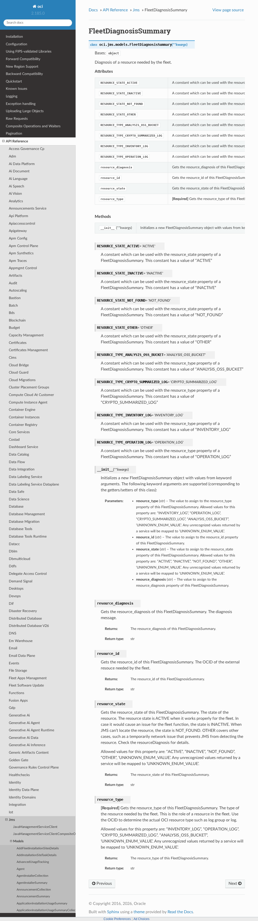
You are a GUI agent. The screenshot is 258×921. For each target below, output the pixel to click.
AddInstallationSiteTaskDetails (36, 855)
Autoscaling (18, 290)
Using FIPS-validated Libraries (28, 51)
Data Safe (16, 492)
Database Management (27, 514)
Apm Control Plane (23, 246)
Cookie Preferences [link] (117, 919)
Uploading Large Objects (25, 111)
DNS (12, 633)
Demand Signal (20, 581)
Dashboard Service (23, 447)
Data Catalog (19, 454)
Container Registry (23, 425)
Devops (15, 596)
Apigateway (18, 231)
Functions (16, 693)
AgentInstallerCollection (32, 875)
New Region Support (22, 66)
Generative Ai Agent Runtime (31, 730)
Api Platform (18, 216)
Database (16, 506)
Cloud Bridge (19, 365)
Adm (12, 156)
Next (233, 884)
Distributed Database (25, 618)
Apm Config (18, 238)
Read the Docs (180, 912)
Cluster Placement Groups (29, 387)
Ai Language (18, 179)
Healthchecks (19, 775)
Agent (20, 869)
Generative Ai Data (23, 738)
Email (13, 648)
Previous (103, 884)
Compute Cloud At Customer (31, 395)
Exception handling (21, 104)
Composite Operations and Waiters (33, 126)
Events (14, 663)
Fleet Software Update (26, 685)
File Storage (18, 670)
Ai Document (19, 171)
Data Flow (17, 462)
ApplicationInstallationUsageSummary (42, 903)
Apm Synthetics (21, 253)
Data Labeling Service (25, 477)
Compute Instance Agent (28, 402)
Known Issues (16, 89)
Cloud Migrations (22, 380)
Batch (13, 305)
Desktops (16, 588)
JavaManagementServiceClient (35, 827)
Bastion (15, 298)
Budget (14, 328)
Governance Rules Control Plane (34, 767)
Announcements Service (27, 208)
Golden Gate (18, 760)
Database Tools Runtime (28, 536)
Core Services (19, 432)
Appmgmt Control (23, 268)
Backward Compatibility (24, 74)
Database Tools (20, 529)
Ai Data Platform (22, 164)
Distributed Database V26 (29, 626)
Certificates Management (28, 350)
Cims (12, 357)
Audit (13, 283)
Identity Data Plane (24, 790)
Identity (15, 782)
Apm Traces (18, 261)
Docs (93, 10)
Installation (14, 36)
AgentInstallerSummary (32, 883)
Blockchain (17, 320)
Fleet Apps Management (28, 678)
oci (40, 7)
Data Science (19, 499)
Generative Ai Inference (27, 745)
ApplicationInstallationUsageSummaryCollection (46, 910)
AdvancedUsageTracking (33, 862)
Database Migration (24, 522)
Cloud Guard (18, 372)
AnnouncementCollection (34, 889)
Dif (11, 604)
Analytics (16, 201)
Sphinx (113, 912)
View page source (228, 10)
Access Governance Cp (26, 149)
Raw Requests (17, 119)
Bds (12, 313)
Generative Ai (19, 715)
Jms (12, 820)
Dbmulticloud (19, 559)
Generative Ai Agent (24, 723)
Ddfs (12, 566)
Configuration (16, 44)
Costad (14, 440)
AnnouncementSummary (33, 896)
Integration (17, 805)
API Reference (17, 141)
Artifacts (15, 275)
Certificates (17, 343)
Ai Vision (15, 193)
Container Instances (24, 417)
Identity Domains (22, 797)
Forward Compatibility (23, 59)
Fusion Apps (18, 700)
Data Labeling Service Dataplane (34, 484)
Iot (11, 812)
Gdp (12, 708)
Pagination (14, 133)
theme (139, 912)
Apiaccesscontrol (22, 223)
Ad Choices (141, 919)
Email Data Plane (22, 656)
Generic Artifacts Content (29, 752)
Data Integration (22, 469)
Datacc (14, 544)
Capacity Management (26, 335)
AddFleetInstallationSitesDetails (38, 848)
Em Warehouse (21, 641)
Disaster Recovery (23, 611)
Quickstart (14, 81)
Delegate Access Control (28, 574)
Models (18, 841)
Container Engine (22, 410)
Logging (11, 96)
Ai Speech (16, 186)
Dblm (13, 551)
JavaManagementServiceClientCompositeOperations (44, 834)
